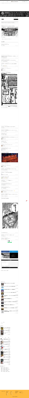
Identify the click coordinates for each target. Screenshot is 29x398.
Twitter (2, 367)
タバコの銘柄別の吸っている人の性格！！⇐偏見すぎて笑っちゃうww (7, 349)
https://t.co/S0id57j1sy (10, 172)
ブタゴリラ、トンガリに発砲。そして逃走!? (7, 346)
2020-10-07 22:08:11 (6, 67)
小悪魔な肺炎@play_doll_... (4, 181)
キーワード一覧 (20, 391)
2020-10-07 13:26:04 (6, 171)
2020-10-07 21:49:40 (6, 71)
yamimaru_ (2, 171)
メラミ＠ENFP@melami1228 (4, 142)
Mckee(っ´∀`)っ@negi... (4, 166)
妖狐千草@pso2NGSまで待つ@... (5, 232)
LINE (7, 370)
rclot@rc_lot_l (3, 127)
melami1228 (2, 140)
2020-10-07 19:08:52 (6, 147)
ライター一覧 (16, 391)
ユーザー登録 (23, 1)
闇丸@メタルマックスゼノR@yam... (5, 174)
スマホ (2, 370)
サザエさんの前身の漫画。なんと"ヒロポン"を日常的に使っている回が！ (7, 344)
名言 (9, 371)
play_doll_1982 (2, 179)
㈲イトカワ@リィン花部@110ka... (5, 107)
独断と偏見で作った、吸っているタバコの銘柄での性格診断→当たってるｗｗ (7, 339)
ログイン (26, 1)
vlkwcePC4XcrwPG (2, 151)
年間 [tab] (8, 337)
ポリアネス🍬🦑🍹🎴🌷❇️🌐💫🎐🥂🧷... (5, 239)
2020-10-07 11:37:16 (6, 197)
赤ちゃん (3, 368)
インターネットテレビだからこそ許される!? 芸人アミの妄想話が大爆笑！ (7, 362)
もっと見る (9, 364)
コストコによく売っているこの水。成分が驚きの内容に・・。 (10, 286)
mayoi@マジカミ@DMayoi (4, 134)
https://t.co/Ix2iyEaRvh (6, 198)
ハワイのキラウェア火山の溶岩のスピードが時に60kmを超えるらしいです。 (11, 302)
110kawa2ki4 (2, 71)
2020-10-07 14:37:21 (7, 164)
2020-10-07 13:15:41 (7, 179)
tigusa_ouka (2, 197)
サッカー (5, 370)
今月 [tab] (5, 337)
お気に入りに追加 (16, 19)
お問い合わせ (16, 392)
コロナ (2, 371)
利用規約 (20, 392)
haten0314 (2, 67)
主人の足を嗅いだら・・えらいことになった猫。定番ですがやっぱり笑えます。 (11, 295)
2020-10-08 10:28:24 (6, 43)
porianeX (2, 237)
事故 (4, 371)
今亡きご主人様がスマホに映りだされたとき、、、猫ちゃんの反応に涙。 (7, 330)
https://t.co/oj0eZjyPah (6, 152)
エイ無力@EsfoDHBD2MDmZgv (4, 61)
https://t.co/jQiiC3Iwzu (8, 72)
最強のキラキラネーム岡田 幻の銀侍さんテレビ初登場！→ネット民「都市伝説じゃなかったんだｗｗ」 (7, 342)
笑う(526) (27, 15)
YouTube (7, 367)
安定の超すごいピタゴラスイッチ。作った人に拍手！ (9, 283)
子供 (7, 368)
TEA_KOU (2, 147)
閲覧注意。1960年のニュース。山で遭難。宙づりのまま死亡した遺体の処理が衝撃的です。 (7, 352)
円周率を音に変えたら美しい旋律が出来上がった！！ (9, 304)
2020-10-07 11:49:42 (7, 193)
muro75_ (2, 43)
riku (7, 334)
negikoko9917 (2, 164)
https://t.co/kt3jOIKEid (14, 63)
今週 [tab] (2, 337)
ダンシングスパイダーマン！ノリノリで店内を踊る (7, 332)
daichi (15, 288)
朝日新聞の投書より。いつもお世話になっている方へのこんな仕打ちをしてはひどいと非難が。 (11, 311)
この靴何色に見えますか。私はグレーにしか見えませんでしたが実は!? (7, 359)
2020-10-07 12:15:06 (7, 186)
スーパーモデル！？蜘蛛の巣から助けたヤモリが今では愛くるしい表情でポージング (7, 328)
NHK (7, 371)
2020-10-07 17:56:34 (7, 151)
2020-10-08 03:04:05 (8, 59)
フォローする (4, 43)
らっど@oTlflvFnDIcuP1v (4, 188)
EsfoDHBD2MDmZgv (2, 59)
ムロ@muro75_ (3, 45)
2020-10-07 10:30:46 (6, 237)
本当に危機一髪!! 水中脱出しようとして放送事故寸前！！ (10, 289)
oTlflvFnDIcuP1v (2, 186)
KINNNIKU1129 (2, 193)
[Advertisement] (14, 7)
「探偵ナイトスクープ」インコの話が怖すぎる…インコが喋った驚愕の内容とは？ (7, 357)
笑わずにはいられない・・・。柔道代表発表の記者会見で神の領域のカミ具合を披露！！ (7, 354)
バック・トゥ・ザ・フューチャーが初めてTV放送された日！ (10, 292)
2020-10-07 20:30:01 (6, 140)
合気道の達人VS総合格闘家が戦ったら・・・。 (9, 298)
